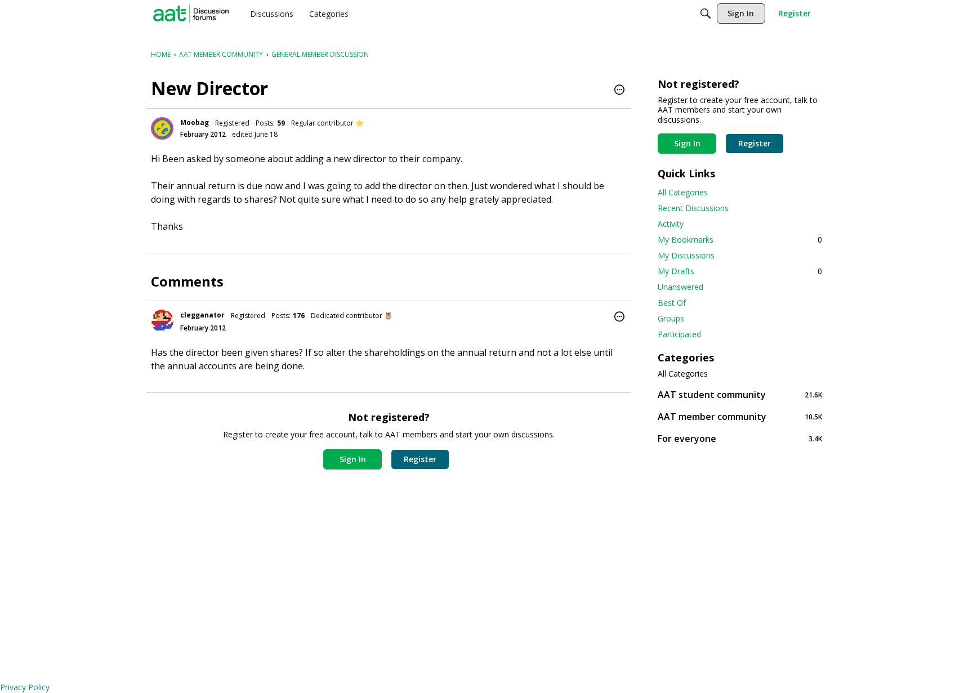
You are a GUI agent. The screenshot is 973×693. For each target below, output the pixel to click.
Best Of (672, 302)
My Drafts (740, 271)
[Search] (705, 13)
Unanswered (680, 286)
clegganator (202, 315)
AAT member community (740, 416)
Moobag (194, 122)
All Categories (683, 192)
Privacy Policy (25, 687)
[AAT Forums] (191, 14)
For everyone (740, 438)
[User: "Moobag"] (162, 128)
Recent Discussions (693, 208)
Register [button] (420, 459)
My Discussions (686, 255)
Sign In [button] (353, 459)
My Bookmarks (740, 239)
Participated (679, 334)
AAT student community (740, 394)
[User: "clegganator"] (162, 321)
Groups (671, 318)
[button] (619, 90)
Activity (671, 223)
